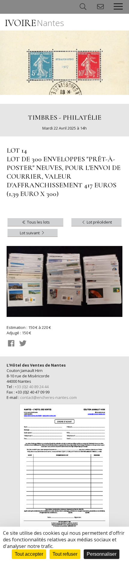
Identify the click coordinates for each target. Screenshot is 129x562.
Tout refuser (64, 554)
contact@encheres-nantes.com (48, 397)
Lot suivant (30, 233)
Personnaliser (101, 554)
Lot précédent (99, 222)
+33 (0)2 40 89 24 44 (32, 386)
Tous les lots (38, 222)
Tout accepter (29, 554)
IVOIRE (34, 23)
